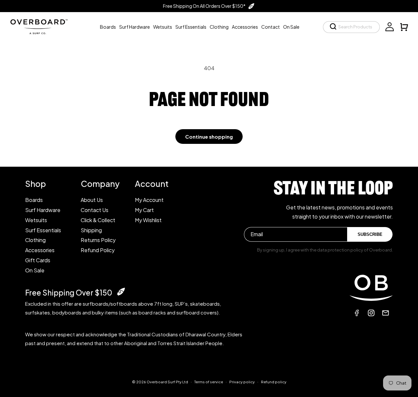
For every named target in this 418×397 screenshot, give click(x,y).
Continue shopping (209, 136)
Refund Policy (98, 250)
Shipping (91, 230)
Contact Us (94, 209)
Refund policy (273, 382)
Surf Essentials (43, 230)
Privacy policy (242, 382)
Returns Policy (98, 240)
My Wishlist (148, 220)
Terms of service (208, 382)
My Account (149, 199)
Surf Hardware (42, 209)
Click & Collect (98, 220)
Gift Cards (37, 260)
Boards (34, 199)
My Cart (144, 209)
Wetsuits (36, 220)
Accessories (40, 250)
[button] (351, 27)
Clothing (35, 240)
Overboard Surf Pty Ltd (167, 382)
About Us (92, 199)
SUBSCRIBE (370, 234)
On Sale (34, 270)
